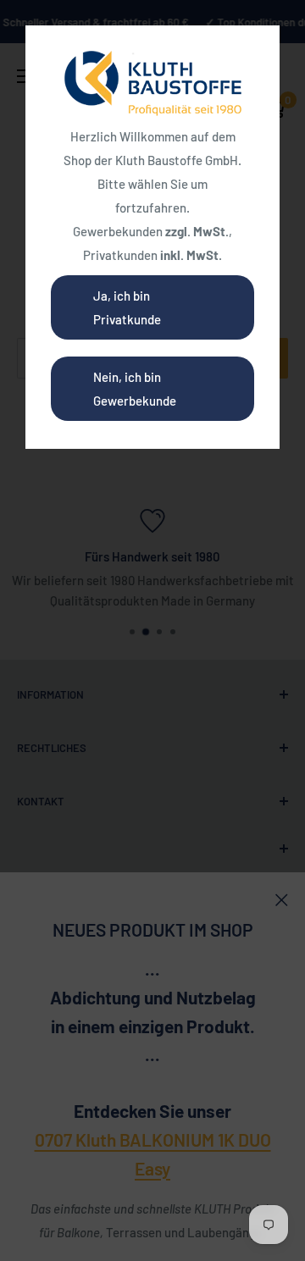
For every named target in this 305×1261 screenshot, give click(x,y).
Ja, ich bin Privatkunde (127, 307)
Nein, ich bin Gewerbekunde (134, 388)
